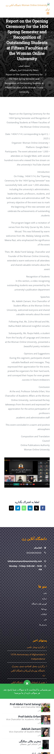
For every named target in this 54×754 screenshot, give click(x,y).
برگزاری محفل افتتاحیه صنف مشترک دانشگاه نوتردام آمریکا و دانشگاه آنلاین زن (28, 670)
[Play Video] (48, 460)
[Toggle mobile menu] (48, 13)
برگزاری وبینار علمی (36, 647)
